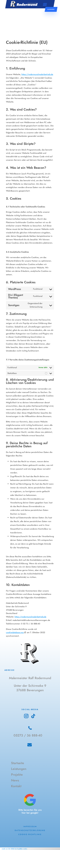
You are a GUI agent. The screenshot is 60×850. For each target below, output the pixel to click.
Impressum (30, 826)
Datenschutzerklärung (30, 830)
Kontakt (16, 786)
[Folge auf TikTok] (33, 716)
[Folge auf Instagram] (26, 716)
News (15, 781)
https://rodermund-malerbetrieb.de (37, 74)
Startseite (17, 763)
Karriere (51, 9)
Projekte (17, 775)
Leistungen (18, 769)
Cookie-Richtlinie (30, 834)
